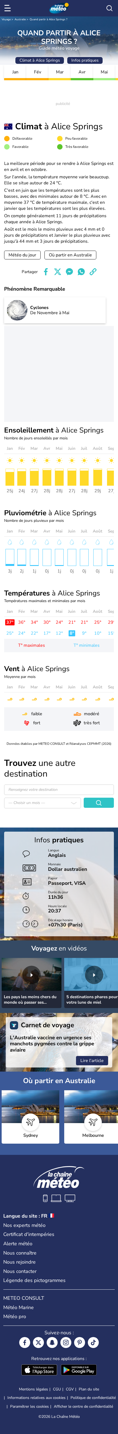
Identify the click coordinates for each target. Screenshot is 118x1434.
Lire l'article (92, 1061)
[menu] (8, 8)
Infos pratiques (85, 60)
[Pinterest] (79, 1342)
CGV (70, 1389)
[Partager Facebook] (45, 271)
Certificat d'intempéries (28, 1234)
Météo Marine (18, 1307)
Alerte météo (17, 1243)
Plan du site (89, 1389)
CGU (57, 1389)
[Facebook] (24, 1342)
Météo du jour (22, 255)
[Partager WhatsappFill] (81, 271)
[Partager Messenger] (69, 271)
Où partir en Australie (70, 255)
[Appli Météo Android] (79, 1370)
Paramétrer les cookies (29, 1406)
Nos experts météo (24, 1225)
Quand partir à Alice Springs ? (48, 19)
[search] (109, 8)
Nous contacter (19, 1271)
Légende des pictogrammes (34, 1280)
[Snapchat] (52, 1342)
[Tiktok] (93, 1342)
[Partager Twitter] (57, 271)
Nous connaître (19, 1253)
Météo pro (14, 1316)
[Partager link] (93, 271)
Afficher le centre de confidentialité (83, 1406)
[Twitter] (38, 1342)
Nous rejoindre (19, 1262)
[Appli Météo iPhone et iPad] (39, 1370)
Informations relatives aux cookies (36, 1397)
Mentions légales (33, 1389)
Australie (20, 19)
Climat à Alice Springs (39, 60)
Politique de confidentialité (93, 1397)
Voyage (6, 19)
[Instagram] (65, 1342)
